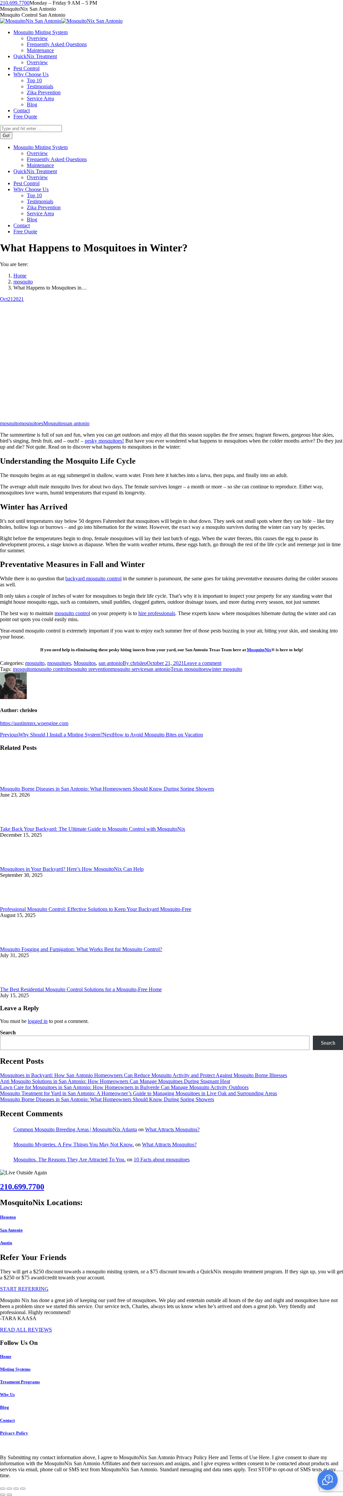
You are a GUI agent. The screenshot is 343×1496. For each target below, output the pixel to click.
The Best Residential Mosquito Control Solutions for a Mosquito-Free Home (81, 989)
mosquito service (128, 669)
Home (5, 1356)
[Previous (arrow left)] (2, 1495)
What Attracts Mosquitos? (172, 1129)
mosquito (9, 423)
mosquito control (72, 613)
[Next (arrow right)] (9, 1495)
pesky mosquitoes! (104, 441)
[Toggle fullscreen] (16, 1489)
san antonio (77, 423)
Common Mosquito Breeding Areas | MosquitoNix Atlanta (75, 1129)
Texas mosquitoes (189, 669)
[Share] (9, 1489)
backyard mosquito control (93, 578)
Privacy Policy (14, 1432)
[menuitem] (40, 32)
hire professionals (156, 613)
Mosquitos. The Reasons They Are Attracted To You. (69, 1159)
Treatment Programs (20, 1381)
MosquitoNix (259, 649)
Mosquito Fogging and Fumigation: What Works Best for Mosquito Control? (81, 949)
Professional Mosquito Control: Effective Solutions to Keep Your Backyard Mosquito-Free (95, 909)
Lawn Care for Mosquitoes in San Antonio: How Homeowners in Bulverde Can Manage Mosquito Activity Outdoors (124, 1087)
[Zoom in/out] (22, 1489)
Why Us (7, 1394)
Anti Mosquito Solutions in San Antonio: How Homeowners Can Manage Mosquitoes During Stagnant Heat (115, 1081)
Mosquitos (54, 423)
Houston (8, 1217)
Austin (6, 1242)
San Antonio (11, 1230)
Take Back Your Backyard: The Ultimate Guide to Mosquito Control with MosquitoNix (92, 829)
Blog (4, 1407)
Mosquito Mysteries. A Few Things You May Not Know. (73, 1144)
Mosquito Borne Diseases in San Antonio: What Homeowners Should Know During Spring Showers (107, 789)
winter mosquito (225, 669)
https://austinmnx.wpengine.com (34, 723)
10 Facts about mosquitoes (162, 1159)
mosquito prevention (89, 669)
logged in (38, 1021)
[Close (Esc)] (2, 1489)
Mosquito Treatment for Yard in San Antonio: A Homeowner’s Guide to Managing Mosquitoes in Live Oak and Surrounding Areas (138, 1093)
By (135, 663)
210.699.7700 (14, 3)
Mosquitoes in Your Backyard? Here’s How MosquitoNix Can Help (72, 869)
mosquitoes (31, 423)
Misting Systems (15, 1369)
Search (8, 1032)
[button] (327, 1480)
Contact (7, 1420)
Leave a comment (202, 663)
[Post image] (18, 783)
